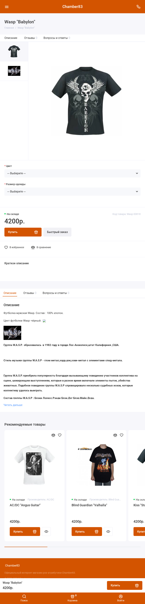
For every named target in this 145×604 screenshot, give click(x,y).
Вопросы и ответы (57, 38)
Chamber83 (72, 6)
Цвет (9, 166)
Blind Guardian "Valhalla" (89, 505)
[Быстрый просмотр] (46, 531)
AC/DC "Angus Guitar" (25, 505)
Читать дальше (13, 405)
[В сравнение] (53, 435)
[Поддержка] (138, 6)
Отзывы (30, 38)
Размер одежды (15, 184)
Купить (18, 531)
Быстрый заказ (57, 232)
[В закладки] (59, 435)
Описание (10, 38)
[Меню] (6, 6)
